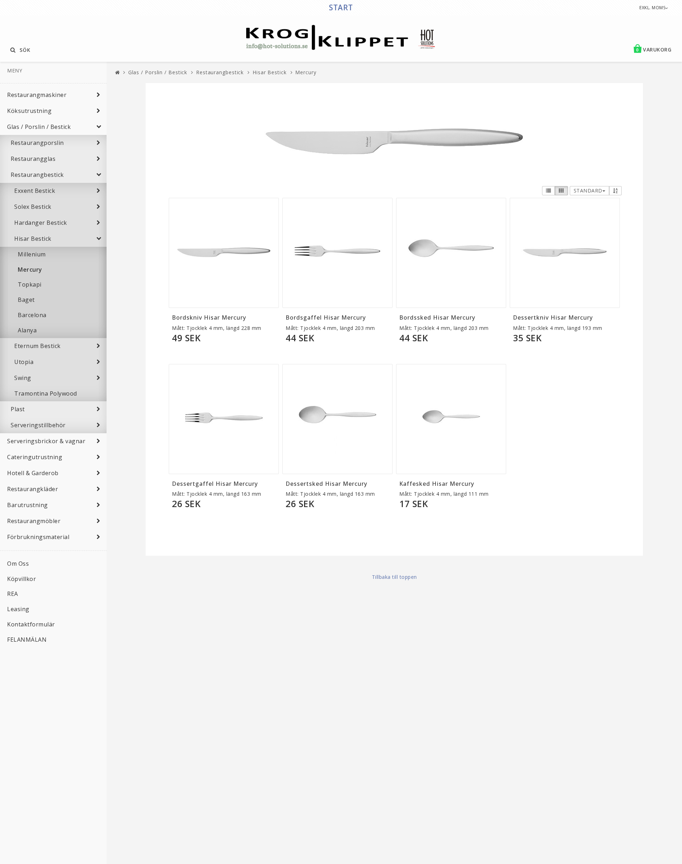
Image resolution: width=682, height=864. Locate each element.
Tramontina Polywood (45, 393)
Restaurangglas (33, 159)
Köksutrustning (29, 111)
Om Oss (18, 563)
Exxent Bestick (34, 191)
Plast (18, 409)
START (341, 7)
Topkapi (30, 284)
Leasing (18, 609)
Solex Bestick (33, 207)
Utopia (23, 362)
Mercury (30, 269)
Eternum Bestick (37, 346)
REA (12, 594)
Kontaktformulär (31, 624)
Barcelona (32, 315)
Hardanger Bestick (40, 223)
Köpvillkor (21, 579)
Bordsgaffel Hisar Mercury (326, 317)
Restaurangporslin (37, 143)
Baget (26, 300)
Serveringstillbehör (38, 425)
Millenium (32, 254)
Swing (22, 378)
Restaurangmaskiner (36, 95)
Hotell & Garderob (33, 473)
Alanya (27, 330)
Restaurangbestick (37, 175)
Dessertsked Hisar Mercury (326, 484)
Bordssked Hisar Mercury (437, 317)
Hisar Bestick (33, 239)
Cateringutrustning (34, 457)
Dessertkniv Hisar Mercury (553, 317)
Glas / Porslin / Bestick (39, 127)
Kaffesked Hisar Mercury (436, 484)
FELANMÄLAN (27, 639)
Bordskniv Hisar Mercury (209, 317)
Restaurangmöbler (33, 521)
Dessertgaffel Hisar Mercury (215, 484)
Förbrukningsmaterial (38, 537)
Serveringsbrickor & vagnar (46, 441)
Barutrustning (27, 505)
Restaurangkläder (32, 489)
